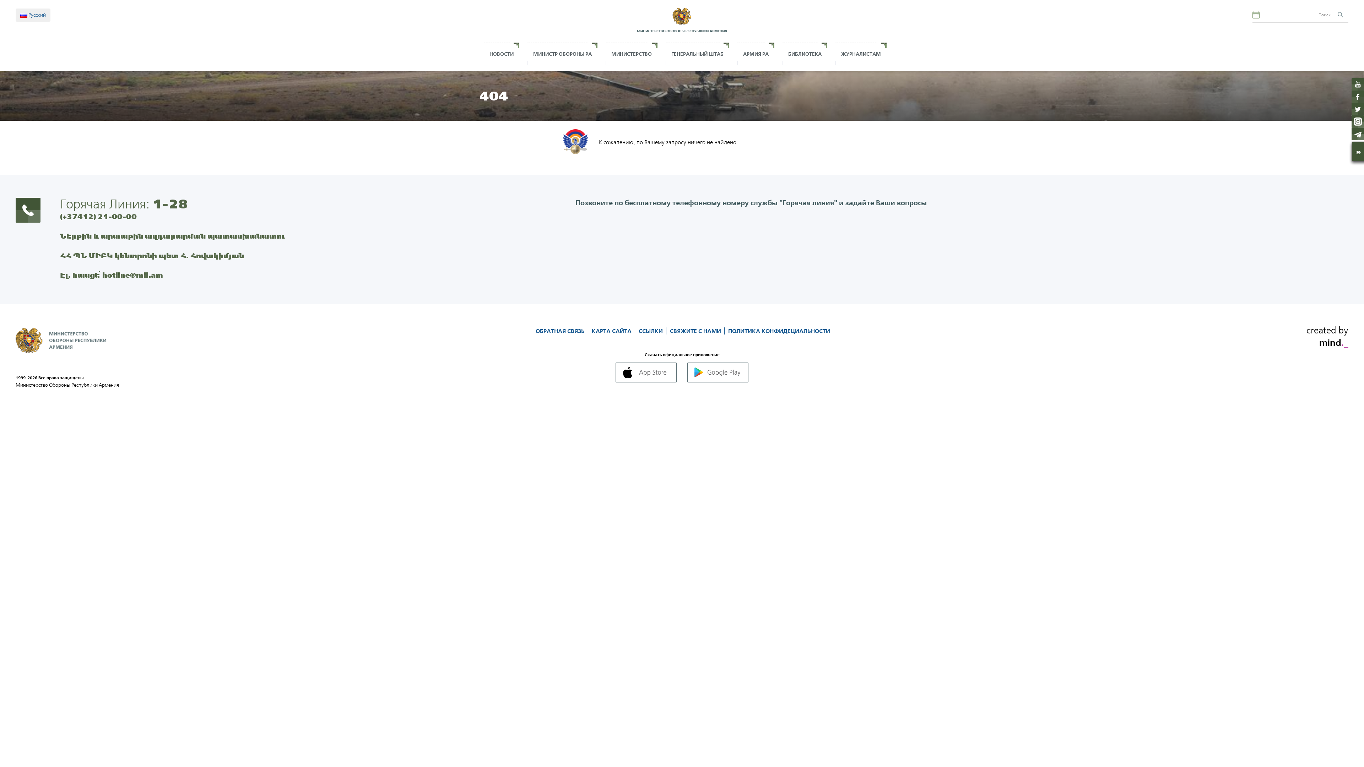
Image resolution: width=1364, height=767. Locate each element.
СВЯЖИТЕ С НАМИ (696, 330)
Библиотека (805, 54)
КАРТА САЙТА (612, 330)
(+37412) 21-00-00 (98, 216)
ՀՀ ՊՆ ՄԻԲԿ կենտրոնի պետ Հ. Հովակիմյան (152, 255)
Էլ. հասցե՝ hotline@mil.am (111, 275)
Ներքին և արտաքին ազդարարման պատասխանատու (172, 236)
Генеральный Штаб (697, 54)
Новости (501, 54)
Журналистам (861, 54)
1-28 (170, 204)
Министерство (631, 54)
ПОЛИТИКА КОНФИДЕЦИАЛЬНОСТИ (779, 330)
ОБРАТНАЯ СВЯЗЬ (561, 330)
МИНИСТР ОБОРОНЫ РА (562, 54)
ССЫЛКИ (651, 330)
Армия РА (756, 54)
